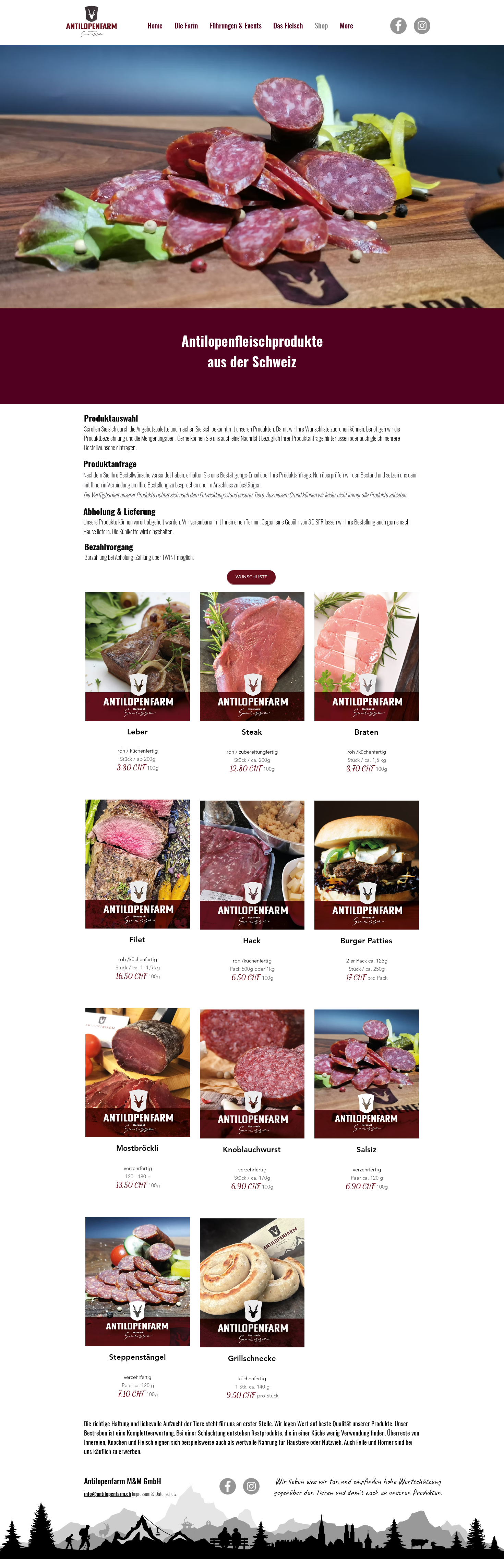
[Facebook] (398, 25)
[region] (137, 692)
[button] (251, 577)
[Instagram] (422, 25)
